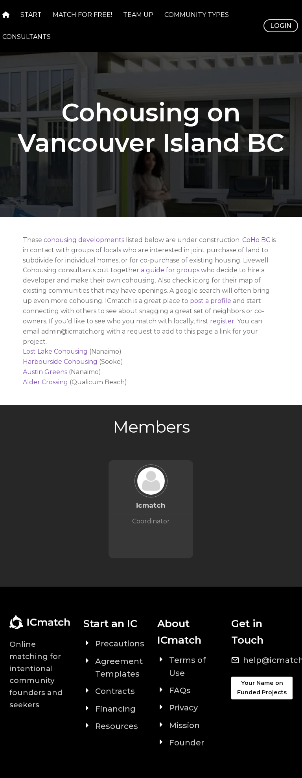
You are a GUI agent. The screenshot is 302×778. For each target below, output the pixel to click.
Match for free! (82, 14)
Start (31, 14)
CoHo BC (256, 240)
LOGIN (280, 25)
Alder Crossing (45, 382)
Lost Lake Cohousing (56, 351)
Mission (184, 725)
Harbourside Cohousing (60, 361)
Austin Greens (45, 372)
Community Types (196, 14)
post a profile (210, 301)
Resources (116, 726)
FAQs (180, 690)
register (222, 321)
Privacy (183, 707)
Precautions (119, 643)
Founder (186, 742)
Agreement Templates (119, 668)
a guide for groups (170, 270)
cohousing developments (84, 240)
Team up (138, 14)
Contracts (115, 691)
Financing (115, 709)
